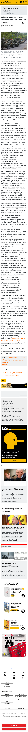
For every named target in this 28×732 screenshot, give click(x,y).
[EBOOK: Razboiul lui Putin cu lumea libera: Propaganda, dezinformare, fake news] (14, 624)
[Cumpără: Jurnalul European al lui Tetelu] (14, 645)
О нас (7, 680)
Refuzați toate (14, 725)
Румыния (5, 364)
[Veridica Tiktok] (5, 678)
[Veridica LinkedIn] (5, 672)
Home (3, 7)
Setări (14, 722)
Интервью (7, 698)
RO (17, 2)
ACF (7, 701)
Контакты (7, 682)
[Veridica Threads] (14, 675)
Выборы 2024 (7, 699)
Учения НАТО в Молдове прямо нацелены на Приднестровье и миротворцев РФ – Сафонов (13, 374)
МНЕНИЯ (7, 696)
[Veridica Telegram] (14, 678)
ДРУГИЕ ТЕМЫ (7, 705)
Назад (3, 380)
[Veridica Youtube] (23, 675)
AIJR (7, 687)
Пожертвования (7, 686)
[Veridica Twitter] (23, 672)
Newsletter (7, 684)
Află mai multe (14, 718)
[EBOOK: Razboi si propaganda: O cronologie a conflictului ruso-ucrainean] (14, 607)
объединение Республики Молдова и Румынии (13, 361)
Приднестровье (7, 359)
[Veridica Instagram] (5, 675)
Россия (22, 357)
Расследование (7, 703)
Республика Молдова (12, 357)
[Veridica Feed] (23, 678)
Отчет (14, 460)
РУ (21, 2)
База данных (21, 699)
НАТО (14, 359)
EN (19, 2)
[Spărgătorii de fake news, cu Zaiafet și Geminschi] (14, 385)
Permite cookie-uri (14, 729)
